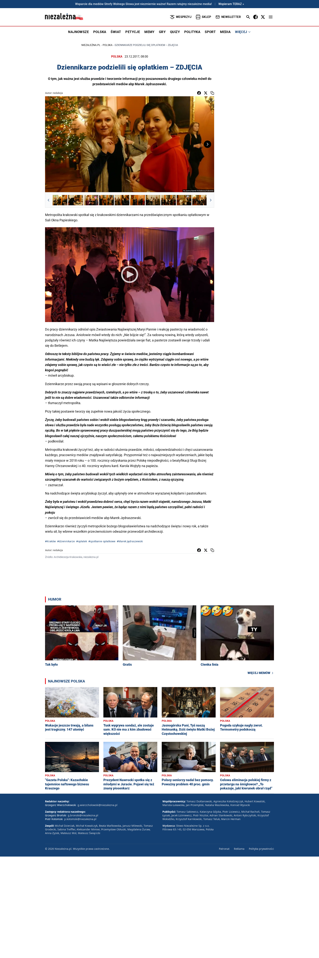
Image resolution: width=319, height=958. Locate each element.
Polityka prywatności (261, 848)
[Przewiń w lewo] (48, 200)
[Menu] (270, 17)
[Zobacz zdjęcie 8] (168, 200)
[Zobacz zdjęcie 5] (122, 200)
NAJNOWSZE (78, 32)
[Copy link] (212, 93)
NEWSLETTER (231, 17)
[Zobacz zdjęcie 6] (137, 200)
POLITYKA (192, 32)
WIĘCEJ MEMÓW (259, 673)
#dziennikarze (66, 541)
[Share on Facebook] (199, 93)
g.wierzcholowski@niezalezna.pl (97, 805)
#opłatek (81, 541)
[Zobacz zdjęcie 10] (199, 200)
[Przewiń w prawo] (210, 200)
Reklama (239, 848)
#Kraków (50, 541)
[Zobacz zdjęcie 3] (91, 200)
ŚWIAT (116, 32)
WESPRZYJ (183, 17)
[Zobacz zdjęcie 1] (60, 200)
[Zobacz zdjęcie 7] (153, 200)
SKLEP (206, 17)
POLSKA (99, 32)
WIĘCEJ (241, 32)
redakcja (58, 92)
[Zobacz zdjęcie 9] (184, 200)
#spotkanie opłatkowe (101, 541)
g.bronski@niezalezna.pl (83, 815)
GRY (162, 32)
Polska (107, 45)
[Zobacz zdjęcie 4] (106, 200)
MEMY (149, 32)
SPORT (210, 32)
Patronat (224, 848)
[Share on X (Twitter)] (205, 93)
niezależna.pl (90, 45)
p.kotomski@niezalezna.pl (80, 819)
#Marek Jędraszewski (130, 541)
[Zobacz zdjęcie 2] (75, 200)
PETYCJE (132, 32)
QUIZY (175, 32)
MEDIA (225, 32)
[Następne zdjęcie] (207, 144)
